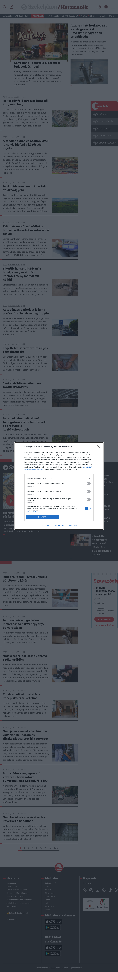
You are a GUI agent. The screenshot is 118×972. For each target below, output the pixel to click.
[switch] (88, 483)
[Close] (99, 447)
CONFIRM (42, 517)
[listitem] (59, 478)
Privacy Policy (72, 525)
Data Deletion (46, 525)
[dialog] (59, 486)
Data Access (59, 525)
